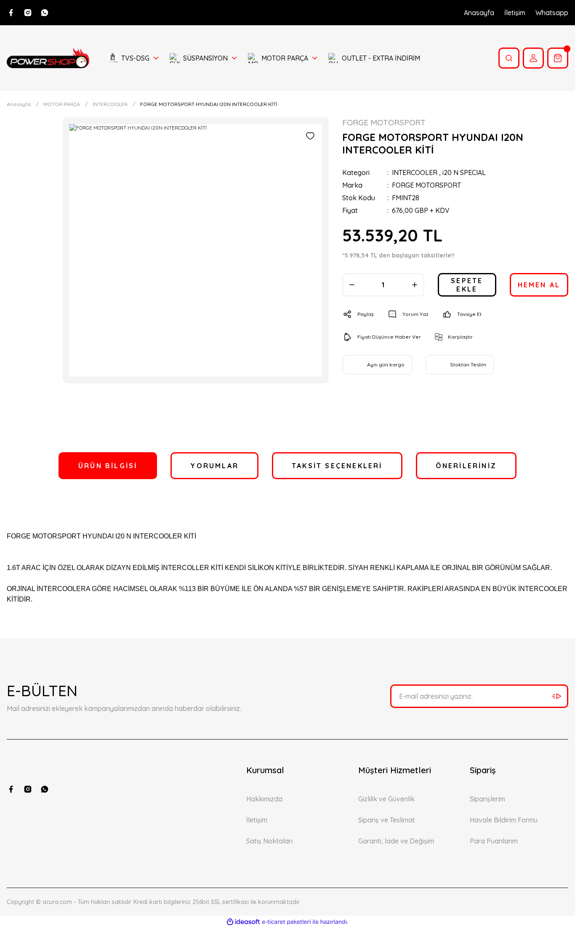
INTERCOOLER (414, 172)
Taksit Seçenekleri (337, 465)
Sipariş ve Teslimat (386, 820)
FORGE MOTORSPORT (426, 185)
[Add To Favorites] (310, 136)
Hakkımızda (264, 799)
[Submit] (556, 696)
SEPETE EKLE (467, 284)
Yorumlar (214, 465)
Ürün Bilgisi (107, 465)
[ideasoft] (243, 922)
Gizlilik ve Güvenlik (386, 799)
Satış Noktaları (269, 841)
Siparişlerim (487, 799)
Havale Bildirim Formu (504, 820)
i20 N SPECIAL (464, 172)
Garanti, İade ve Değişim (396, 841)
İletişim (514, 12)
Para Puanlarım (494, 841)
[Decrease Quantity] (351, 284)
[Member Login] (533, 58)
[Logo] (48, 58)
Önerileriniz (466, 465)
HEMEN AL (539, 285)
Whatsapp (551, 12)
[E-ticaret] (286, 922)
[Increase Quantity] (414, 284)
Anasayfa (479, 12)
